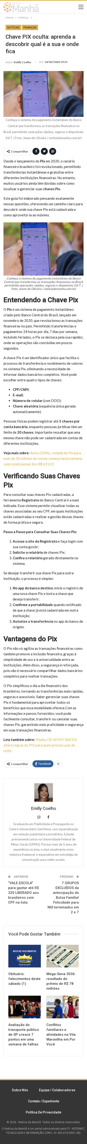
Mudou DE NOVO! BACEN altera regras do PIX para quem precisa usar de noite (40, 745)
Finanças (29, 27)
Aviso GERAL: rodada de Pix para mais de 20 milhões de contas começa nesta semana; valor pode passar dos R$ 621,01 (43, 458)
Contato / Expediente (43, 1101)
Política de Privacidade (43, 1112)
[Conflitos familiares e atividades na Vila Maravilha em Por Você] (62, 1007)
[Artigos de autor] (43, 792)
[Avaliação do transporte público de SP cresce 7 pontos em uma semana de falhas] (24, 1007)
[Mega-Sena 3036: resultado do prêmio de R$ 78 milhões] (62, 956)
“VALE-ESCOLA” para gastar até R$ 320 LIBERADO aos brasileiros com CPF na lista (23, 893)
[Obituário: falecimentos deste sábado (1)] (24, 956)
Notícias (13, 27)
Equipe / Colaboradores (57, 1090)
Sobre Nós (20, 1090)
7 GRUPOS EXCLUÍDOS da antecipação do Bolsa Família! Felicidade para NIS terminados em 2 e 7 (63, 897)
